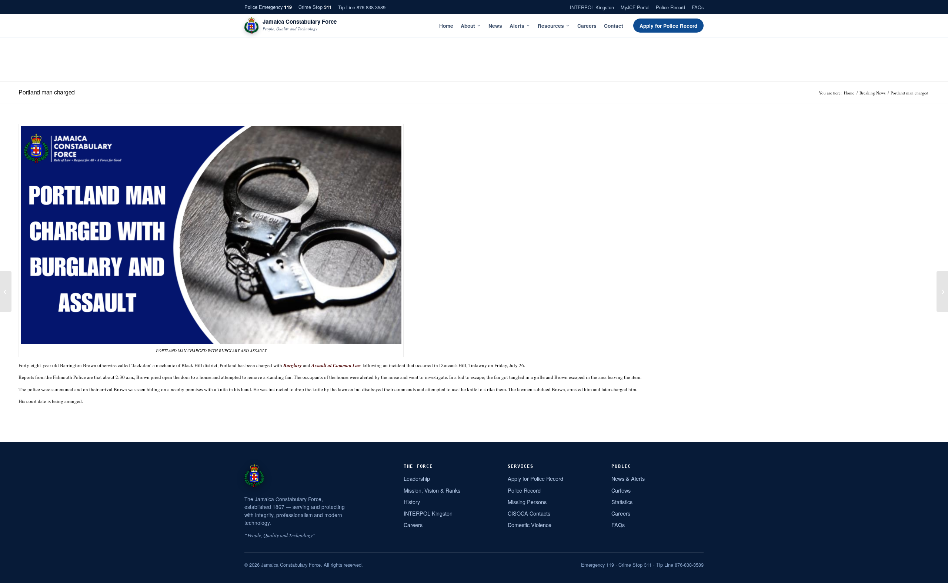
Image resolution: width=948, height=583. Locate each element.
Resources (551, 25)
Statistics (621, 502)
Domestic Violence (529, 525)
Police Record (670, 7)
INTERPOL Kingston (592, 7)
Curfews (621, 490)
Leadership (417, 478)
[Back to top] (932, 574)
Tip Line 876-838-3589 (361, 7)
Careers (587, 25)
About (468, 25)
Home (446, 25)
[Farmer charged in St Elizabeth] (5, 291)
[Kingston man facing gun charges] (942, 291)
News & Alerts (628, 478)
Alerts (517, 25)
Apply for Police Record (668, 25)
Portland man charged (47, 92)
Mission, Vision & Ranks (432, 490)
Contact (613, 25)
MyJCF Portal (635, 7)
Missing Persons (527, 502)
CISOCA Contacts (529, 513)
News (495, 25)
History (412, 502)
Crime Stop (315, 6)
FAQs (698, 7)
